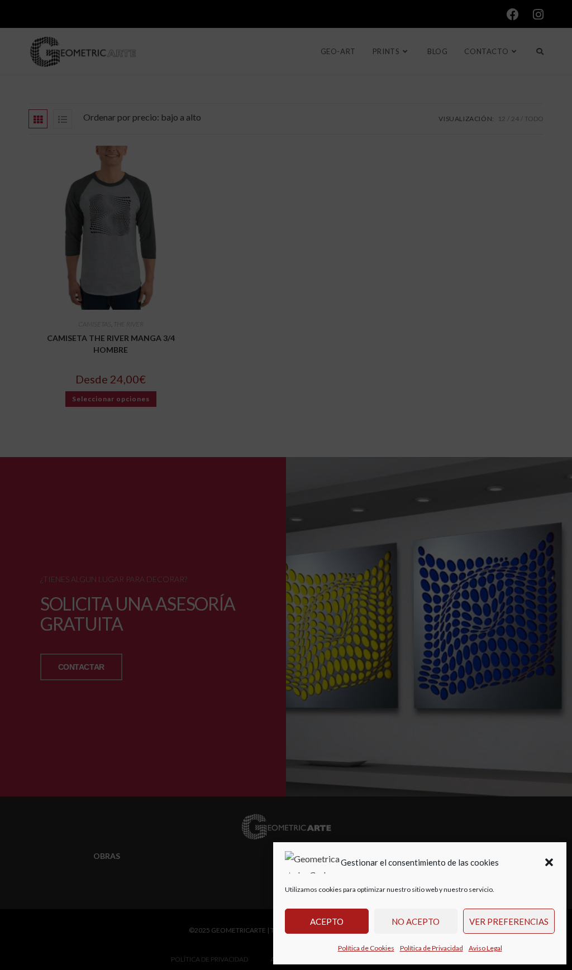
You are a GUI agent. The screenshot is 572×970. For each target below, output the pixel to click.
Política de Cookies (366, 948)
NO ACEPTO (416, 921)
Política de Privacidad (431, 948)
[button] (549, 862)
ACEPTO (327, 921)
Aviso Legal (485, 948)
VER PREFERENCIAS (509, 921)
